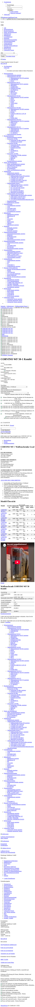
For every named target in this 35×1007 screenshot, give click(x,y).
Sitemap (6, 875)
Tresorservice (7, 884)
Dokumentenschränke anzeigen (15, 242)
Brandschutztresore (9, 31)
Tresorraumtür (7, 900)
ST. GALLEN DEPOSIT (13, 273)
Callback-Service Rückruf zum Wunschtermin (8, 851)
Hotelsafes (6, 38)
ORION (9, 223)
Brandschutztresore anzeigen (14, 137)
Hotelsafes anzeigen (12, 228)
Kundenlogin (7, 2)
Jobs (5, 874)
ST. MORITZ (14, 133)
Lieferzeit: (3, 369)
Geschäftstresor (8, 893)
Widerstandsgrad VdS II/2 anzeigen (19, 97)
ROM (11, 116)
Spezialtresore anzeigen (13, 279)
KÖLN (12, 81)
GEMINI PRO (14, 87)
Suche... (3, 56)
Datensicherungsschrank (10, 897)
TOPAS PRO (14, 103)
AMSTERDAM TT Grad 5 (14, 256)
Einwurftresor (7, 906)
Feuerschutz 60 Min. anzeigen (18, 144)
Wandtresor (7, 888)
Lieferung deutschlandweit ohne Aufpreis (7, 837)
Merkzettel (7, 14)
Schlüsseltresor (8, 903)
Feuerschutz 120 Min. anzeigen (18, 155)
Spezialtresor (7, 907)
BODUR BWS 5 (14, 131)
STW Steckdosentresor (13, 281)
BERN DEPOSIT (12, 275)
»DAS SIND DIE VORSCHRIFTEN (10, 480)
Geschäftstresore (8, 36)
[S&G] (3, 334)
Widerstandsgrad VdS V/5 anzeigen (19, 128)
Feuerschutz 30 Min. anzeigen (18, 140)
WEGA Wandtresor (12, 167)
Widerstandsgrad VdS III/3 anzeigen (19, 109)
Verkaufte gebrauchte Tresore (14, 300)
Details (5, 442)
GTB (8, 207)
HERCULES (13, 122)
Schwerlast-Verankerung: (7, 391)
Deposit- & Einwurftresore (11, 45)
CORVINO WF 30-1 (4, 523)
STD (8, 262)
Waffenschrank (8, 891)
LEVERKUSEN (14, 146)
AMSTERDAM (14, 130)
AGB (5, 865)
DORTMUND (14, 79)
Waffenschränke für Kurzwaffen (15, 193)
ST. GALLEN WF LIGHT (17, 187)
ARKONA (13, 110)
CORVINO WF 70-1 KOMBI (4, 538)
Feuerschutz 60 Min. (12, 143)
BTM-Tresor (7, 909)
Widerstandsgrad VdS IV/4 (14, 119)
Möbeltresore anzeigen (13, 214)
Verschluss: (3, 385)
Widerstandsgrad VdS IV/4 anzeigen (19, 121)
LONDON (13, 124)
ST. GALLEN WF (15, 189)
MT (8, 217)
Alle (5, 28)
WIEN (12, 104)
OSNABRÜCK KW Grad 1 (17, 198)
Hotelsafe (6, 896)
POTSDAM (10, 247)
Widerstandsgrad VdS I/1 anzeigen (19, 84)
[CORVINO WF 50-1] (7, 328)
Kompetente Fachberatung (4, 844)
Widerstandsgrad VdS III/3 (14, 107)
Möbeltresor (7, 894)
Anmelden (7, 622)
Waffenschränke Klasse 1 (13, 183)
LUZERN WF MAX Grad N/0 (18, 180)
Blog (5, 913)
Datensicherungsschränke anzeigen (16, 233)
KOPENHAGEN (11, 236)
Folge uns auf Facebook (7, 947)
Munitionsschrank (11, 201)
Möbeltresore (7, 35)
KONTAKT (7, 863)
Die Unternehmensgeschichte (11, 872)
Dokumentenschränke (9, 41)
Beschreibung (7, 440)
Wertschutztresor (8, 885)
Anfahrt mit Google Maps (7, 962)
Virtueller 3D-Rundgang (10, 916)
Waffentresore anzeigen (13, 173)
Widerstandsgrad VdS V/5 (14, 127)
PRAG (12, 106)
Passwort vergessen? (15, 13)
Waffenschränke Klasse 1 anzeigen (19, 185)
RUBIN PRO (14, 118)
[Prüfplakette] (4, 336)
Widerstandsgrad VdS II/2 (14, 96)
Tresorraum (7, 902)
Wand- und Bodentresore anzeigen (16, 164)
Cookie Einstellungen (9, 878)
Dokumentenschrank (9, 899)
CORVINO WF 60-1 (4, 534)
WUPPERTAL (14, 90)
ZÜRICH (12, 125)
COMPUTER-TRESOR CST (15, 282)
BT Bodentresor (11, 168)
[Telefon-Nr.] (3, 59)
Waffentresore (7, 34)
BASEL (12, 112)
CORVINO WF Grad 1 (16, 186)
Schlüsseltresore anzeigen (13, 260)
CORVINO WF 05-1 (4, 510)
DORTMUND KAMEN (16, 182)
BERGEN (10, 235)
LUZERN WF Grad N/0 (16, 179)
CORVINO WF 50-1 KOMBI (4, 530)
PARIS (12, 101)
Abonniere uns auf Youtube (8, 953)
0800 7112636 (4, 959)
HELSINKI (10, 238)
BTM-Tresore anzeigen (13, 290)
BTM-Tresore (7, 48)
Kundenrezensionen (9, 443)
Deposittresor (7, 905)
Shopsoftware (4, 1005)
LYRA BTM (10, 293)
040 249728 (4, 63)
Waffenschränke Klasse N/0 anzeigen (20, 176)
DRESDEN (13, 85)
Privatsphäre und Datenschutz (11, 869)
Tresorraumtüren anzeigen (14, 251)
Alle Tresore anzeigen (9, 912)
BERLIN (12, 91)
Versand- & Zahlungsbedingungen (13, 871)
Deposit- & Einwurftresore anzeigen (16, 269)
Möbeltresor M (11, 216)
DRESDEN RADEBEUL (17, 192)
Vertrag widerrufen (5, 1004)
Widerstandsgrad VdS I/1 (13, 82)
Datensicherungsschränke (10, 39)
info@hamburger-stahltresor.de (9, 944)
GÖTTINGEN (11, 272)
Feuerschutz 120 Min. (12, 153)
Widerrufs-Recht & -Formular (11, 868)
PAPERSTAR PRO (15, 88)
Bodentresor (7, 890)
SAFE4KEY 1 (11, 265)
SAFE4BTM (10, 294)
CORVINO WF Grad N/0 (17, 177)
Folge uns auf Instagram (7, 950)
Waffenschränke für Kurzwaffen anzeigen (21, 195)
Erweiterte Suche (10, 56)
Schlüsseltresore (8, 44)
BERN (12, 99)
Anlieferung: (4, 388)
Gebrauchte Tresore (9, 50)
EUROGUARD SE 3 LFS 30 (18, 113)
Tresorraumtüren (8, 42)
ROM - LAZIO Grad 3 (13, 254)
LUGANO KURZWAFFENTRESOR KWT (22, 199)
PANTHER (10, 229)
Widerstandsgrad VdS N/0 (14, 76)
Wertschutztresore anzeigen (14, 75)
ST (8, 263)
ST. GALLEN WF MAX (17, 190)
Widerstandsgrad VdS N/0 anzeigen (19, 78)
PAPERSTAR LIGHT (16, 142)
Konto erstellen (14, 11)
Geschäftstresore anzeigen (14, 205)
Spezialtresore (7, 47)
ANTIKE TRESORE (12, 284)
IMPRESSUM (7, 862)
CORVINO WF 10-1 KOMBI (4, 514)
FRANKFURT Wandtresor (14, 165)
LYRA (9, 220)
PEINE (9, 270)
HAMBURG (13, 156)
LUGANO (13, 94)
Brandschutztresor (8, 887)
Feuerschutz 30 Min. (12, 139)
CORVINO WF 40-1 (4, 526)
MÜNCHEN (13, 93)
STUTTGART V (11, 210)
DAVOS (12, 100)
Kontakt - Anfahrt (8, 918)
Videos (5, 915)
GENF (12, 115)
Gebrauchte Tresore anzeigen (14, 299)
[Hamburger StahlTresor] (9, 17)
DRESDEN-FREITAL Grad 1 (15, 253)
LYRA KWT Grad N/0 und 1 (18, 196)
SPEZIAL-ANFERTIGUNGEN (15, 285)
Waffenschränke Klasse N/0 (14, 174)
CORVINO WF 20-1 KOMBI (4, 519)
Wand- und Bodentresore (10, 32)
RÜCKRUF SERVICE (10, 866)
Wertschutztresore (8, 29)
